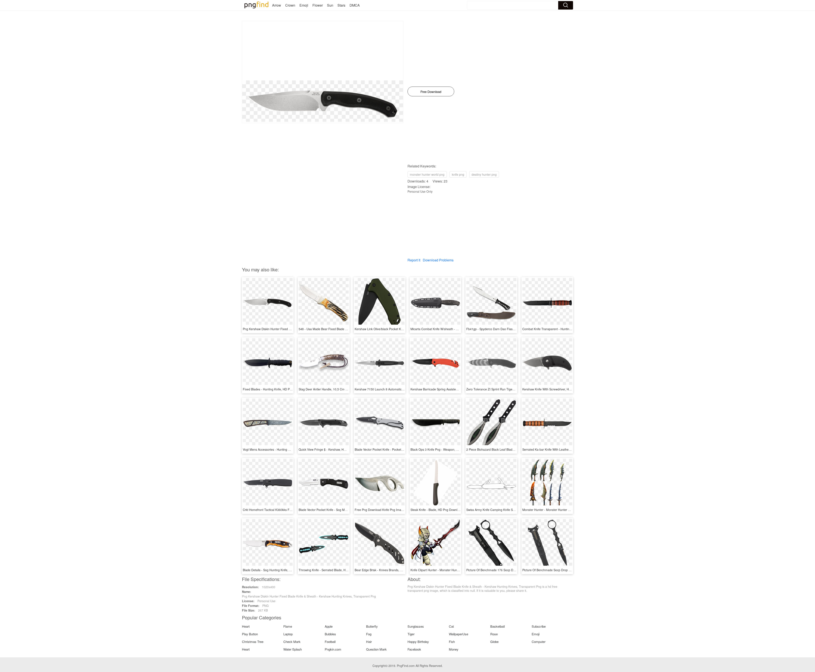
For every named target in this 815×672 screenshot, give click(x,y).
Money (453, 649)
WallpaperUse (458, 634)
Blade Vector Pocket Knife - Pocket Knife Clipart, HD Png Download (400, 449)
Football (330, 641)
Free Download (430, 91)
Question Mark (376, 649)
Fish (452, 641)
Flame (287, 626)
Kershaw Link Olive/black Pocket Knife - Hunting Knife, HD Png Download (404, 329)
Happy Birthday (418, 641)
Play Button (250, 634)
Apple (329, 626)
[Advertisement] (322, 50)
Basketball (497, 626)
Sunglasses (416, 626)
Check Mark (292, 641)
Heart (246, 626)
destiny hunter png (484, 174)
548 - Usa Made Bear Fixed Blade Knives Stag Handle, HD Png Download (348, 329)
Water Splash (292, 649)
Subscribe (539, 626)
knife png (458, 174)
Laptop (288, 634)
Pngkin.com (333, 649)
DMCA (355, 5)
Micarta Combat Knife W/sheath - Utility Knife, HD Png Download (453, 329)
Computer (538, 641)
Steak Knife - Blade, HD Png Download (436, 510)
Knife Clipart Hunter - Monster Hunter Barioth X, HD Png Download (455, 570)
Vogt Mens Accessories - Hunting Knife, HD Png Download (282, 449)
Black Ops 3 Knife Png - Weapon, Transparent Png (444, 449)
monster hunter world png (427, 174)
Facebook (414, 649)
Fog (368, 634)
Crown (290, 5)
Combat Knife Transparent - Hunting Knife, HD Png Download (563, 329)
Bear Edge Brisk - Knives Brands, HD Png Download (390, 570)
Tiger (411, 634)
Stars (341, 5)
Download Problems (438, 260)
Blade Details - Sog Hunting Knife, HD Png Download (278, 570)
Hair (369, 641)
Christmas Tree (252, 641)
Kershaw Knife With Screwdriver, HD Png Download (556, 389)
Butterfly (372, 626)
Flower (317, 5)
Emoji (303, 5)
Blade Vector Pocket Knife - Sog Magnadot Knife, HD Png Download (344, 510)
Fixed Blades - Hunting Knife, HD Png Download (275, 389)
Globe (494, 641)
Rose (494, 634)
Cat (451, 626)
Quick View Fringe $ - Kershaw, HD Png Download (332, 449)
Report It (414, 260)
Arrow (276, 5)
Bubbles (330, 634)
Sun (330, 5)
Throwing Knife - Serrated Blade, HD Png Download (333, 570)
